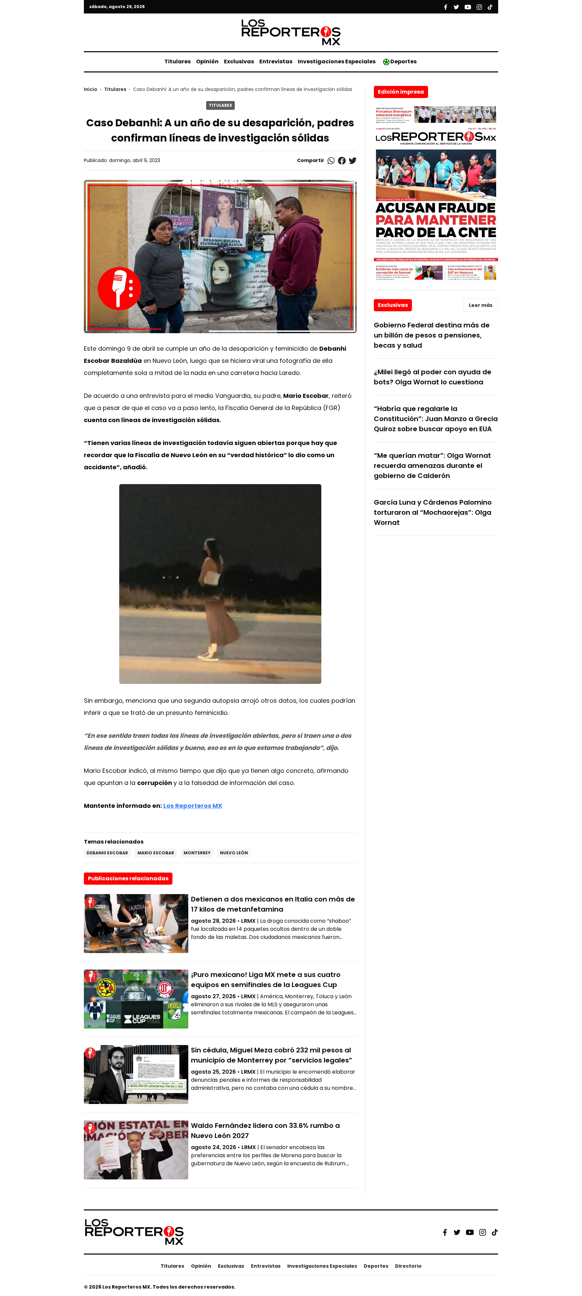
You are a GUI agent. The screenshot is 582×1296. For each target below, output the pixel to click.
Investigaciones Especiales (337, 61)
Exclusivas (239, 61)
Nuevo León (234, 853)
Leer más (480, 305)
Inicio (90, 89)
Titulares (177, 61)
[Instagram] (482, 1232)
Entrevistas (275, 61)
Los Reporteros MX (192, 805)
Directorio (408, 1266)
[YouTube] (470, 1232)
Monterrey (197, 853)
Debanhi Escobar (107, 853)
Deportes (403, 61)
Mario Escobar (155, 853)
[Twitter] (457, 1232)
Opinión (207, 61)
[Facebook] (445, 1232)
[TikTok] (494, 1232)
